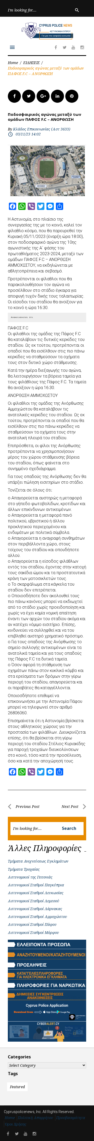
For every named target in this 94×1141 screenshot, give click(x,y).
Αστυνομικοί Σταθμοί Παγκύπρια (36, 884)
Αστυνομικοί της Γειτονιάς (30, 877)
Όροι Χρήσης (15, 1124)
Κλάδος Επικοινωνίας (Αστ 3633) (41, 129)
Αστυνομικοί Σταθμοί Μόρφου (33, 932)
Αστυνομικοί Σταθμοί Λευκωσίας (35, 892)
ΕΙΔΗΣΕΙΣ (31, 62)
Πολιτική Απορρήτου (35, 1117)
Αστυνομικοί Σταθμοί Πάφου (32, 924)
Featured (17, 1086)
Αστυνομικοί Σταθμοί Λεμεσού (33, 900)
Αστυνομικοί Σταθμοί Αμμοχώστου (37, 916)
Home (13, 62)
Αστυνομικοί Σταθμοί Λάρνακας (35, 908)
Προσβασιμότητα (70, 1117)
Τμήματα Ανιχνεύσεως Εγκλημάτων (38, 861)
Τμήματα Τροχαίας (24, 869)
